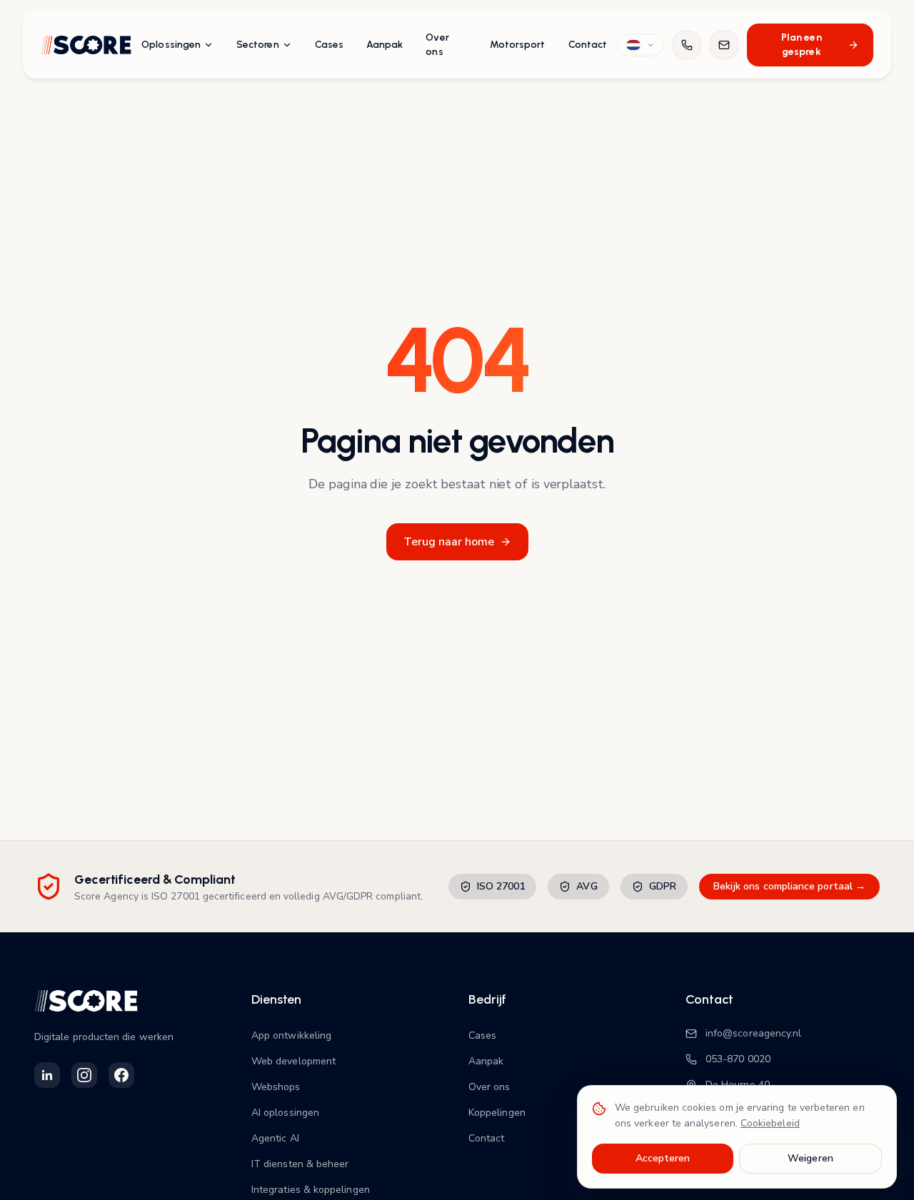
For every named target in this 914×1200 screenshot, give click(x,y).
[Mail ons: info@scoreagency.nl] (724, 45)
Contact (588, 45)
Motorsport (518, 45)
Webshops (276, 1087)
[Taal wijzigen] (640, 45)
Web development (293, 1061)
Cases (329, 45)
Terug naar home (448, 542)
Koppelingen (497, 1112)
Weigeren (810, 1158)
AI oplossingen (285, 1112)
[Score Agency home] (86, 45)
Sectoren (257, 45)
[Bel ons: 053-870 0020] (687, 45)
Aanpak (384, 45)
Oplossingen (171, 45)
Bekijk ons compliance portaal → (789, 886)
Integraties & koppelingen (310, 1189)
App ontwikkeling (291, 1035)
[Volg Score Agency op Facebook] (121, 1075)
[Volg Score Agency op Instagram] (84, 1075)
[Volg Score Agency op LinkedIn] (47, 1075)
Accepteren (663, 1158)
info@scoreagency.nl (753, 1033)
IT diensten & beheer (299, 1164)
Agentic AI (275, 1138)
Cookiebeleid (770, 1123)
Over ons (437, 44)
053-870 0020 (737, 1059)
